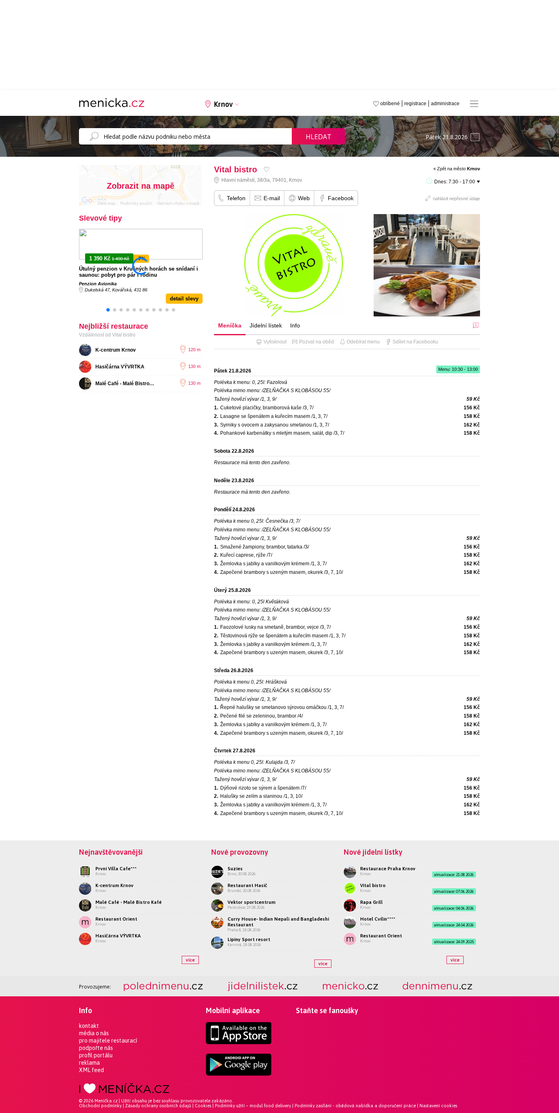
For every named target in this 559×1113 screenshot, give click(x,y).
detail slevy (184, 299)
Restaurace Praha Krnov (387, 868)
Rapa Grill (371, 902)
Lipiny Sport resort (249, 939)
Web (304, 198)
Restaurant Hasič (247, 885)
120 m (194, 349)
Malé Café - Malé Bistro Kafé (128, 902)
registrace (415, 103)
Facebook (341, 198)
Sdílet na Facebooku (415, 342)
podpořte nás (96, 1048)
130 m (194, 366)
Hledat (318, 136)
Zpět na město (458, 168)
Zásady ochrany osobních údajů (158, 1105)
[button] (108, 310)
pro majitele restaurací (108, 1040)
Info (295, 325)
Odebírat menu (363, 342)
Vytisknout (275, 342)
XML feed (91, 1070)
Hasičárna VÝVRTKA (119, 367)
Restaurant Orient (116, 919)
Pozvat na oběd (316, 342)
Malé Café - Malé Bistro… (124, 383)
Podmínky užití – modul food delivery (253, 1105)
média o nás (94, 1033)
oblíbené (390, 103)
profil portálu (96, 1055)
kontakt (89, 1026)
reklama (89, 1062)
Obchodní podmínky (100, 1105)
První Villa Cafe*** (116, 868)
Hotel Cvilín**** (377, 919)
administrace (445, 103)
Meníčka (229, 325)
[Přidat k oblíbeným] (267, 169)
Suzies (235, 868)
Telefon (236, 198)
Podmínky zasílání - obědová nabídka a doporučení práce (355, 1105)
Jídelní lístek (266, 325)
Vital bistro (372, 885)
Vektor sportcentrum (251, 902)
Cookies (203, 1105)
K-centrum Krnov (115, 350)
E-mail (272, 198)
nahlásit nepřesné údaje (456, 198)
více (190, 960)
